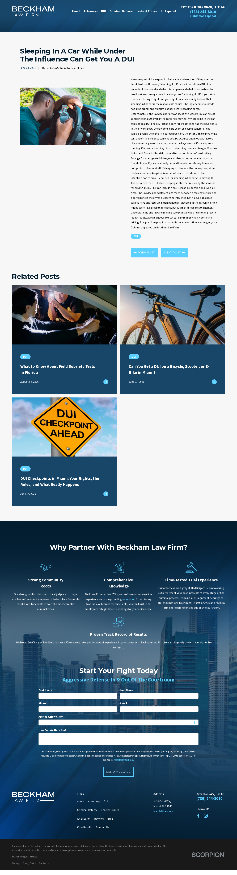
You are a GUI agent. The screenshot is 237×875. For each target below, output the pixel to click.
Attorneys (94, 801)
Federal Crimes (110, 810)
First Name (45, 690)
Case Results (84, 827)
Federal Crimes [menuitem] (147, 11)
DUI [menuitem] (103, 11)
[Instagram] (206, 816)
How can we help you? (52, 730)
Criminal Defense (87, 810)
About (80, 801)
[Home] (33, 11)
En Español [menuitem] (168, 11)
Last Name (126, 690)
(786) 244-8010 (203, 12)
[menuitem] (16, 863)
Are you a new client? (52, 716)
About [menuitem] (76, 11)
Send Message (118, 772)
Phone (42, 703)
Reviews (99, 818)
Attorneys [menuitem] (91, 11)
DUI (136, 236)
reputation (128, 599)
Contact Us (102, 827)
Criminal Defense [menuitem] (121, 11)
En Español (84, 818)
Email (123, 703)
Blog (110, 818)
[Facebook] (198, 816)
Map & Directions (163, 811)
